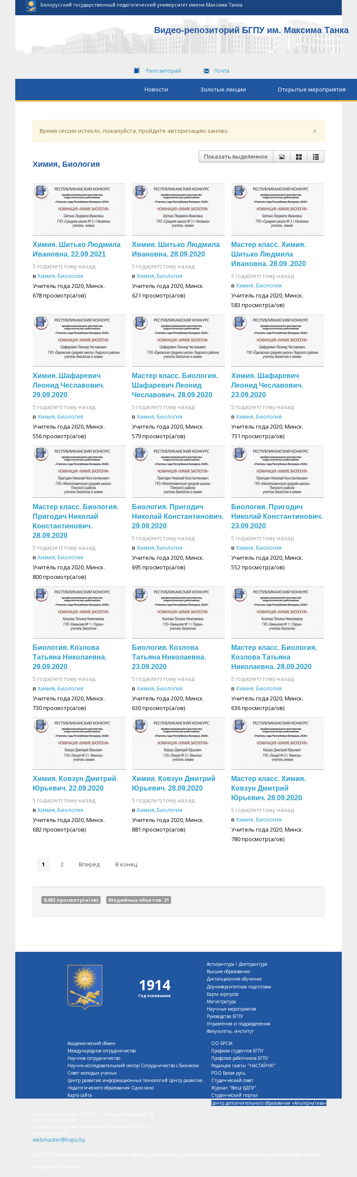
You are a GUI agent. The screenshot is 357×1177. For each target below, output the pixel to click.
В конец (126, 864)
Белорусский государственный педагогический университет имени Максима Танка (141, 4)
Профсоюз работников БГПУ (239, 1058)
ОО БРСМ (221, 1043)
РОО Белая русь (228, 1073)
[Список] (315, 156)
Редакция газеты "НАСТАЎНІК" (243, 1065)
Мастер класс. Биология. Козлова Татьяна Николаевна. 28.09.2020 (274, 657)
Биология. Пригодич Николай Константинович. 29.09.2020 (177, 516)
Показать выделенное (236, 156)
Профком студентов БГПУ (237, 1051)
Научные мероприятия (231, 1009)
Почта (221, 70)
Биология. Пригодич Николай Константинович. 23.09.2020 (277, 516)
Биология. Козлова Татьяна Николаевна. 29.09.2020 (70, 657)
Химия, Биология (60, 276)
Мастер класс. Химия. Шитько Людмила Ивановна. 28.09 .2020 (268, 254)
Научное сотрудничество (93, 1058)
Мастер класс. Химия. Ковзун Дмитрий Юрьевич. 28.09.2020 (268, 788)
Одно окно (142, 1088)
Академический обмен (91, 1043)
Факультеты (219, 1031)
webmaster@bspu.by (59, 1139)
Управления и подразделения (238, 1024)
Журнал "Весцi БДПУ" (233, 1088)
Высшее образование (228, 971)
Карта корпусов (222, 994)
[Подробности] (281, 156)
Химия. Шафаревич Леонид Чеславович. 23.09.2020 (267, 385)
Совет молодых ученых (92, 1073)
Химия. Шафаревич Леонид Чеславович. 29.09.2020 (68, 385)
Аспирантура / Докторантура (237, 964)
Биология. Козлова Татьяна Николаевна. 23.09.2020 (169, 657)
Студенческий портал (234, 1095)
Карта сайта (79, 1095)
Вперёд (89, 864)
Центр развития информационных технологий (117, 1080)
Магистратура (221, 1001)
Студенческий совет (232, 1080)
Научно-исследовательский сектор (103, 1065)
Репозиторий (163, 70)
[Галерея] (298, 156)
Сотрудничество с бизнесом (170, 1065)
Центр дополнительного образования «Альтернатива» (269, 1103)
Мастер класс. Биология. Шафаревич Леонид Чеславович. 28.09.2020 (175, 385)
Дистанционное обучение (234, 979)
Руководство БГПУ (225, 1016)
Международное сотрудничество (101, 1051)
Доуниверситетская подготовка (239, 987)
